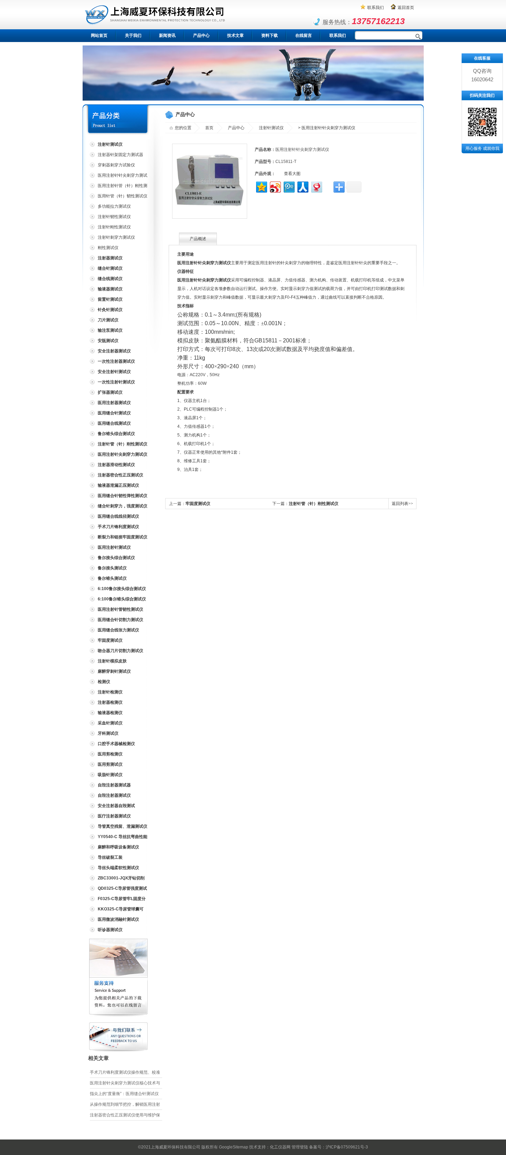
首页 (209, 127)
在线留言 (303, 35)
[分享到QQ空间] (261, 186)
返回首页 (406, 7)
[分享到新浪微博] (274, 186)
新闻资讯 (167, 35)
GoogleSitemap (233, 1147)
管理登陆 (300, 1147)
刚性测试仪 (108, 247)
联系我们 (375, 7)
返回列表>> (402, 503)
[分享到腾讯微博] (288, 186)
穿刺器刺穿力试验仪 (116, 165)
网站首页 (99, 35)
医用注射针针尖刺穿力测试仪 (117, 176)
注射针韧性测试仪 (114, 216)
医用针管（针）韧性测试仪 (122, 196)
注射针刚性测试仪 (114, 227)
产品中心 (201, 35)
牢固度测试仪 (198, 503)
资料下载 (269, 35)
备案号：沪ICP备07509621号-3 (338, 1147)
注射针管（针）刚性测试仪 (313, 503)
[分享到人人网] (302, 186)
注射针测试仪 (271, 127)
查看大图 (292, 173)
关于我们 (133, 35)
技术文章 (235, 35)
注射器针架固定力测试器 (120, 154)
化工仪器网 (280, 1147)
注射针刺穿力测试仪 (116, 237)
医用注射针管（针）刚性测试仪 (117, 186)
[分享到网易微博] (316, 186)
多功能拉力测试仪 (114, 206)
